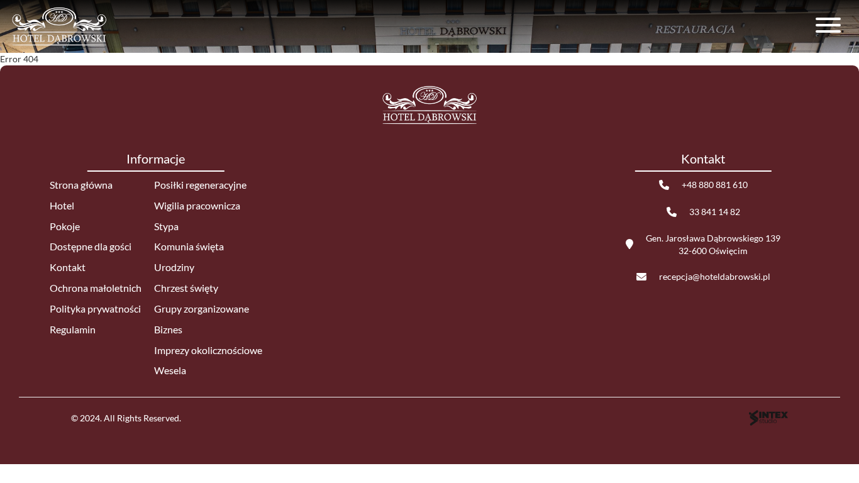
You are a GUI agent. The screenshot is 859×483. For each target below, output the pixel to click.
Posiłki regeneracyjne (200, 185)
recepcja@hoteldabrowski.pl (714, 276)
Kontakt (68, 267)
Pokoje (65, 226)
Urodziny (174, 267)
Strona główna (81, 185)
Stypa (166, 226)
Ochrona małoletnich (95, 288)
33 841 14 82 (714, 211)
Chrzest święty (186, 288)
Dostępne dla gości (90, 246)
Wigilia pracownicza (197, 205)
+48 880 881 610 (715, 184)
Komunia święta (189, 246)
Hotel (62, 205)
